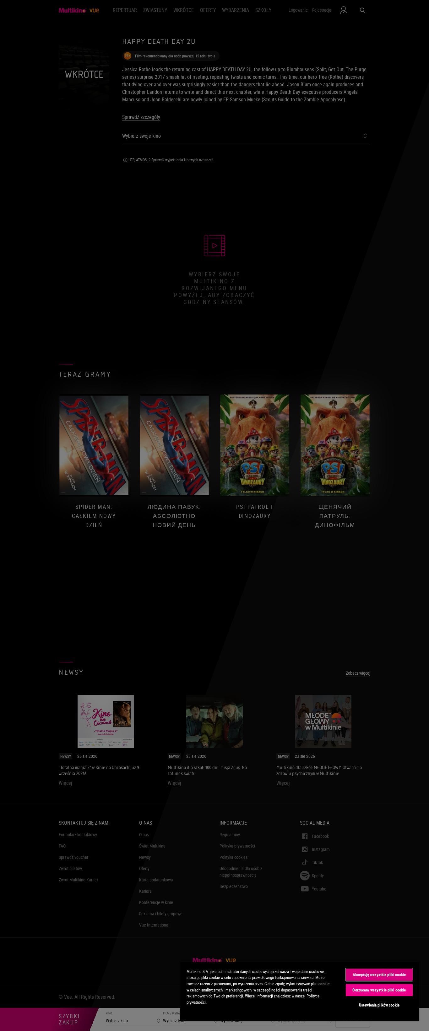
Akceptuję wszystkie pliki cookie (379, 974)
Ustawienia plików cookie (379, 1005)
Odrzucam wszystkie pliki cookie (379, 990)
